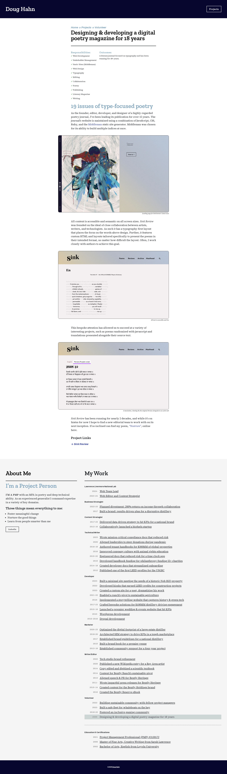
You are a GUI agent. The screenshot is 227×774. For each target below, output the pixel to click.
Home (74, 27)
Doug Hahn (116, 767)
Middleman (95, 124)
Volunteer (100, 27)
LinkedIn (12, 529)
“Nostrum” (135, 426)
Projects (214, 9)
